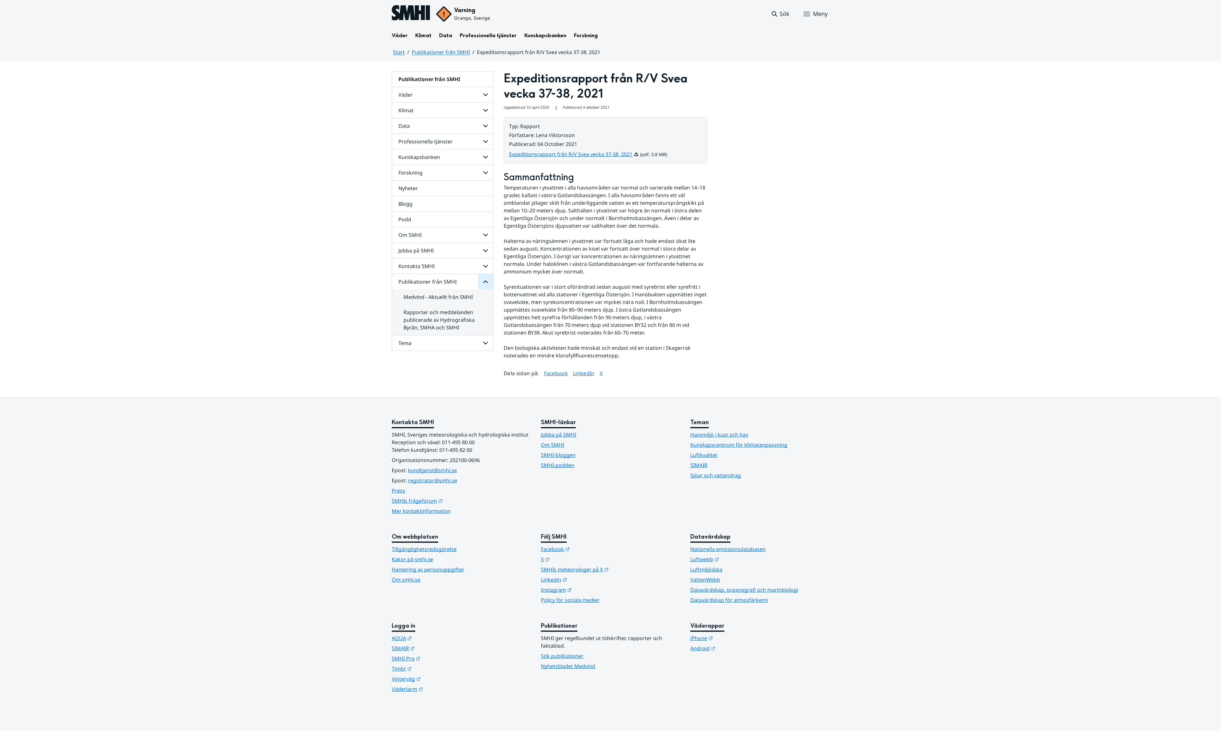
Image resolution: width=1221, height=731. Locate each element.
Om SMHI (410, 234)
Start (399, 52)
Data (445, 35)
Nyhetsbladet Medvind (568, 666)
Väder (400, 35)
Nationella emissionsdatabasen (728, 549)
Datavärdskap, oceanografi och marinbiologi (744, 589)
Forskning (586, 35)
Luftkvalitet (703, 455)
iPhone (732, 638)
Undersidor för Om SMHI (485, 235)
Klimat (423, 35)
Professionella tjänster (488, 35)
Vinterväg (437, 678)
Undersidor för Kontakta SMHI (485, 266)
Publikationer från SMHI (441, 52)
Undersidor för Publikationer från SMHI (485, 281)
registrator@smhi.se (432, 480)
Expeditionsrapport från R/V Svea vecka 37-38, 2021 (574, 154)
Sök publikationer (562, 655)
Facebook (556, 373)
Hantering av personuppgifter (428, 569)
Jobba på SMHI (416, 250)
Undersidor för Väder (485, 94)
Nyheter (408, 188)
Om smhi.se (406, 579)
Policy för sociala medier (570, 600)
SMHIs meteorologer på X (606, 569)
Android (734, 648)
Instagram (587, 589)
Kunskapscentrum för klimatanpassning (738, 444)
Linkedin (585, 579)
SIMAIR (698, 465)
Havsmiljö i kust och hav (719, 434)
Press (398, 490)
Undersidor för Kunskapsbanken (485, 157)
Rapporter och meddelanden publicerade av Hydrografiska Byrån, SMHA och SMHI (439, 320)
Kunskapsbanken (545, 35)
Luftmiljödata (706, 569)
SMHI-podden (557, 465)
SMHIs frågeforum (448, 500)
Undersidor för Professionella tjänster (485, 141)
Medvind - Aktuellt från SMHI (438, 296)
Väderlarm (438, 689)
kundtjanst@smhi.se (432, 470)
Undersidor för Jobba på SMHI (485, 250)
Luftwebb (735, 559)
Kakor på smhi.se (412, 559)
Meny (820, 13)
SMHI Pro (437, 658)
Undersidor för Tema (485, 343)
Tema (404, 343)
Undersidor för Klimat (485, 110)
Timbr (433, 668)
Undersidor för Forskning (485, 172)
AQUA (433, 638)
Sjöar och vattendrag (715, 475)
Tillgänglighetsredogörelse (424, 549)
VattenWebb (705, 579)
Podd (404, 219)
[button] (780, 14)
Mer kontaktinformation (421, 510)
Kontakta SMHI (416, 266)
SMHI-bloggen (558, 455)
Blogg (405, 203)
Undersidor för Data (485, 126)
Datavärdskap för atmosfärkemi (729, 600)
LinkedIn (584, 373)
